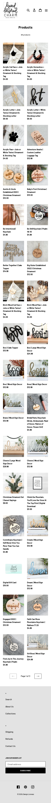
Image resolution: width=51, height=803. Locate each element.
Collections (10, 713)
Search (8, 699)
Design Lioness (28, 794)
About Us (9, 706)
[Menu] (46, 10)
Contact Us (10, 746)
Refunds (9, 739)
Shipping (9, 732)
